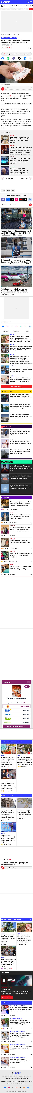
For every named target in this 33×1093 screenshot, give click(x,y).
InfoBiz (8, 34)
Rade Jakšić (8, 47)
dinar (8, 190)
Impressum (14, 1081)
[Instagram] (16, 199)
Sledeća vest (25, 178)
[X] (12, 199)
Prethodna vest (8, 178)
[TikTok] (25, 199)
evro (3, 190)
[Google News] (30, 199)
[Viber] (3, 199)
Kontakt (9, 1081)
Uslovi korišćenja (21, 1083)
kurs (13, 190)
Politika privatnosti (11, 1083)
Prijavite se (7, 997)
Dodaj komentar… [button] (10, 868)
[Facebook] (7, 199)
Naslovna (3, 34)
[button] (30, 48)
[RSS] (25, 326)
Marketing (3, 1081)
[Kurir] (5, 2)
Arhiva (30, 1081)
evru (7, 96)
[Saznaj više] (31, 972)
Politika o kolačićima (23, 1081)
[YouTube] (21, 199)
